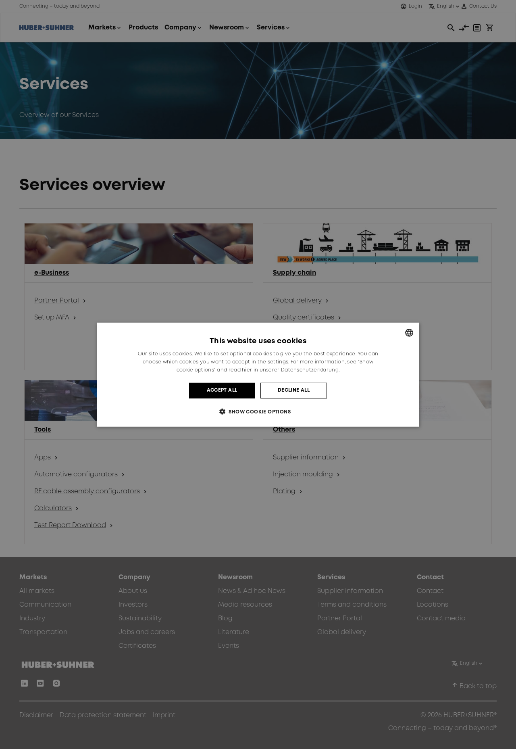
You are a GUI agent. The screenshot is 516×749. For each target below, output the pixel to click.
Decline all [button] (294, 390)
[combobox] (409, 332)
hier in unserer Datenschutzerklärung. (290, 370)
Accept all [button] (222, 390)
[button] (258, 412)
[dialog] (258, 374)
